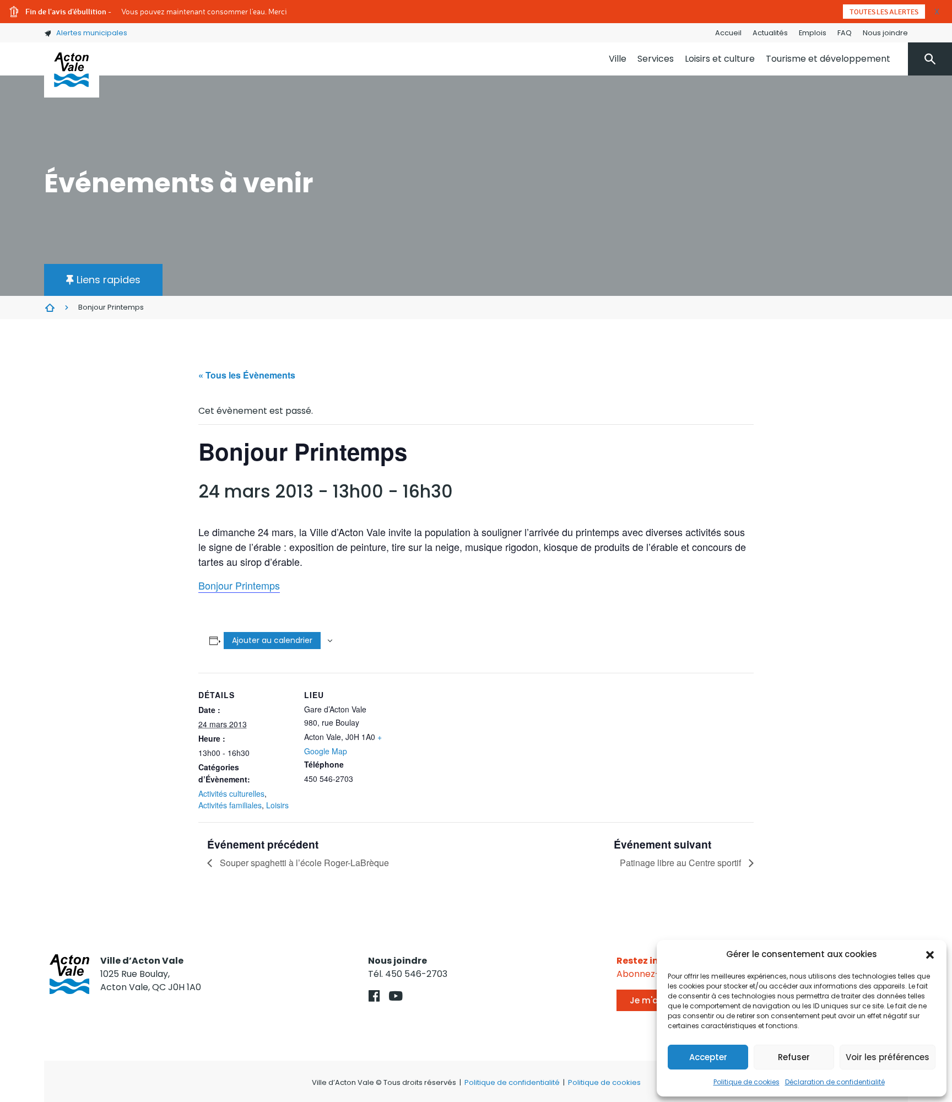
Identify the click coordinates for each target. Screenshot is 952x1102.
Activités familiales (230, 805)
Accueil (728, 32)
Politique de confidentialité (512, 1082)
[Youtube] (396, 996)
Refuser (794, 1057)
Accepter (708, 1057)
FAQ (844, 32)
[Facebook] (374, 996)
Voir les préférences (887, 1057)
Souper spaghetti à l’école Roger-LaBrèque (303, 862)
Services (655, 58)
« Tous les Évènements (246, 375)
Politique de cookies (746, 1082)
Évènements (49, 307)
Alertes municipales (91, 32)
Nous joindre (885, 32)
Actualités (770, 32)
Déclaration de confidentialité (835, 1082)
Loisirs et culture (720, 58)
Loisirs (277, 805)
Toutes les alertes (884, 11)
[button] (929, 954)
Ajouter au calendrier (272, 640)
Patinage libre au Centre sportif (681, 862)
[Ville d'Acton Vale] (71, 70)
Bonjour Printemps (239, 585)
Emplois (812, 32)
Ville (617, 58)
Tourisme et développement (828, 58)
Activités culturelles (231, 793)
